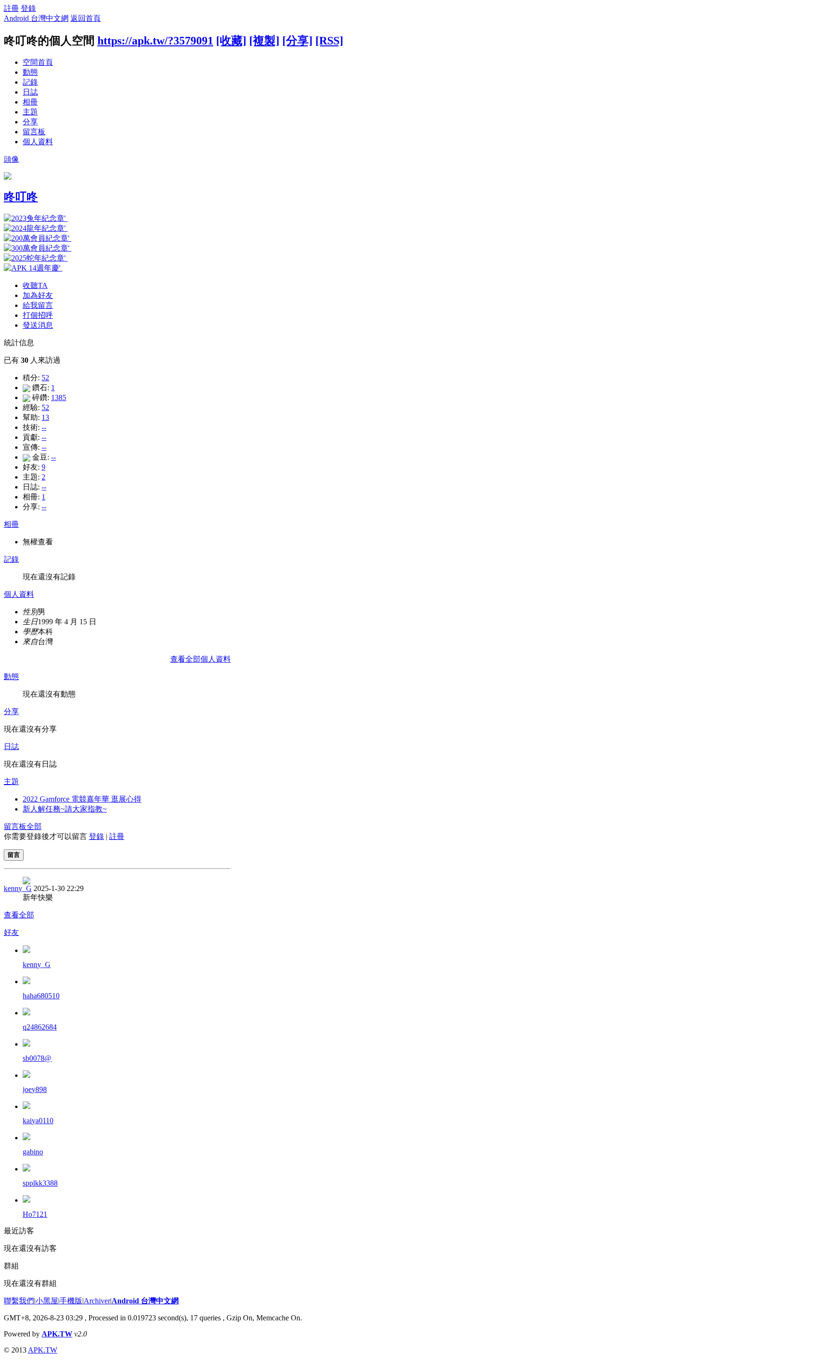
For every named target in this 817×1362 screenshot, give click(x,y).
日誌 (30, 92)
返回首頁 (85, 18)
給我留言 (38, 305)
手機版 (71, 1301)
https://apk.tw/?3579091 (155, 41)
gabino (33, 1152)
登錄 (28, 8)
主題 (30, 112)
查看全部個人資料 (200, 659)
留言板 (34, 132)
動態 (30, 72)
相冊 (30, 102)
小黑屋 (46, 1301)
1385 (58, 397)
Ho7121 (35, 1214)
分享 (30, 122)
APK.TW (57, 1334)
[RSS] (329, 41)
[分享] (297, 41)
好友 (11, 932)
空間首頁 (38, 62)
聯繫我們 (19, 1301)
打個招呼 (38, 315)
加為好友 (38, 295)
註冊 (11, 8)
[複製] (264, 41)
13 (45, 417)
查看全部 (19, 915)
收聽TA (35, 285)
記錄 (30, 82)
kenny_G (18, 888)
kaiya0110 (38, 1121)
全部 (34, 826)
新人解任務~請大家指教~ (65, 809)
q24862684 (40, 1027)
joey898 (35, 1089)
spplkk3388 (40, 1183)
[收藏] (231, 41)
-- (44, 427)
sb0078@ (37, 1058)
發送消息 (38, 325)
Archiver (97, 1301)
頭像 (11, 159)
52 (45, 378)
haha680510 (41, 996)
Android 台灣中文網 (36, 18)
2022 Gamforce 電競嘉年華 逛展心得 (82, 799)
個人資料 (38, 142)
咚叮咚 (21, 197)
